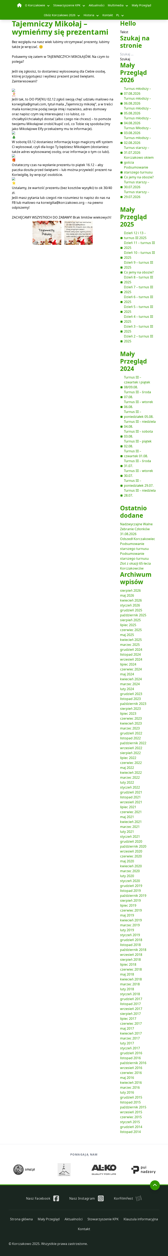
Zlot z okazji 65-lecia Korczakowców (135, 566)
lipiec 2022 (128, 758)
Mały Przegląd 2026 (133, 72)
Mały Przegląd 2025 (133, 216)
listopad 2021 (130, 797)
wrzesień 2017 (131, 1008)
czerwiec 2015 (131, 1117)
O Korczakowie (35, 5)
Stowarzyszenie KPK (67, 5)
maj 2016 (127, 1077)
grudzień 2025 (131, 610)
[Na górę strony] (155, 1185)
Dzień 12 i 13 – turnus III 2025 (135, 235)
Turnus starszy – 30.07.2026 (136, 184)
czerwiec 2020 (131, 856)
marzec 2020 (130, 871)
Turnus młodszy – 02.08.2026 (137, 140)
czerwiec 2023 (131, 718)
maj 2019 (127, 915)
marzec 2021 (130, 826)
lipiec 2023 (128, 713)
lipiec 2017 (128, 1018)
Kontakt (107, 15)
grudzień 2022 (131, 733)
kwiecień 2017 (131, 1033)
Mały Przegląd (141, 5)
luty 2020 (127, 876)
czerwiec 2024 (131, 669)
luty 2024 (127, 689)
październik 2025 (133, 615)
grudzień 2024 (131, 649)
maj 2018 (127, 974)
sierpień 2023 (130, 708)
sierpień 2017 (130, 1013)
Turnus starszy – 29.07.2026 (136, 194)
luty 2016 (127, 1092)
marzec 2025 (130, 644)
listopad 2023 (130, 698)
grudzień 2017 (131, 999)
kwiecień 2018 (131, 979)
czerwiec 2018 (131, 969)
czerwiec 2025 (131, 630)
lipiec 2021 (128, 807)
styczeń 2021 (130, 836)
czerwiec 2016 (131, 1072)
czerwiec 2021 (131, 812)
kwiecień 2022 (131, 772)
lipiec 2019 (128, 905)
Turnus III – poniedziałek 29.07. (138, 483)
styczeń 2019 (130, 935)
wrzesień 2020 (131, 851)
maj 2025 (127, 635)
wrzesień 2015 (131, 1112)
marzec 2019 (130, 925)
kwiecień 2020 (131, 866)
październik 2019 (133, 895)
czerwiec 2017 (131, 1023)
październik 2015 (133, 1107)
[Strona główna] (19, 5)
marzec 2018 (130, 984)
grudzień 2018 (131, 940)
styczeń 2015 (130, 1122)
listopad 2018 (130, 945)
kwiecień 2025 (131, 639)
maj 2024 (127, 674)
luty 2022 (127, 782)
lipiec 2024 (128, 664)
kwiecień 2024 (131, 679)
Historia (89, 15)
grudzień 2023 (131, 694)
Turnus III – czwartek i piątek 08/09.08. (137, 382)
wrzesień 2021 (131, 802)
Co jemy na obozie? (139, 177)
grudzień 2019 (131, 885)
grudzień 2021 (131, 792)
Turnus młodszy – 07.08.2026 (137, 91)
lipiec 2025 (128, 625)
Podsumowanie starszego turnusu (138, 169)
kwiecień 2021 (131, 821)
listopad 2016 (130, 1058)
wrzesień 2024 (131, 659)
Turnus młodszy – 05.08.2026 (137, 110)
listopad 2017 (130, 1004)
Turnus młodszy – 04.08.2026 (137, 120)
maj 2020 (127, 861)
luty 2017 (127, 1043)
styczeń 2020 (130, 881)
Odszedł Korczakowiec (137, 539)
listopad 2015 (130, 1102)
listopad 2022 (130, 738)
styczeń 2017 (130, 1048)
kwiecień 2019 (131, 920)
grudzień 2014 (131, 1127)
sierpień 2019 (130, 900)
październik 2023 (133, 703)
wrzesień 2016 (131, 1068)
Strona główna (21, 1219)
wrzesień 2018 (131, 954)
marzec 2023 (130, 728)
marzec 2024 (130, 684)
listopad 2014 (130, 1131)
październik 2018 (133, 949)
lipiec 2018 (128, 964)
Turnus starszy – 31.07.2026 (136, 150)
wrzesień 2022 (131, 748)
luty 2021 (127, 831)
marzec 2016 (130, 1087)
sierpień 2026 (130, 590)
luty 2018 (127, 989)
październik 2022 (133, 743)
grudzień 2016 (131, 1053)
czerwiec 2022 (131, 762)
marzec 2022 (130, 777)
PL (117, 15)
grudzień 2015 (131, 1097)
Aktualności (96, 5)
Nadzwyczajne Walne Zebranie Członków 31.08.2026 (136, 529)
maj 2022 (127, 767)
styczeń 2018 (130, 994)
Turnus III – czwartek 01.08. (136, 453)
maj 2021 (127, 817)
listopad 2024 (130, 654)
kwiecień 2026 (131, 600)
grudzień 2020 (131, 841)
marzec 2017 (130, 1038)
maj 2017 (127, 1028)
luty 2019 (127, 930)
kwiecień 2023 (131, 723)
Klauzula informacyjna (141, 1219)
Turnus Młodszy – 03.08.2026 (137, 130)
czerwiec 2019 (131, 910)
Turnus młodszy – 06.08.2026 (137, 101)
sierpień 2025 (130, 620)
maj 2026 (127, 595)
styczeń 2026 (130, 605)
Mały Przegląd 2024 (133, 361)
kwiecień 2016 (131, 1082)
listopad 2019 (130, 890)
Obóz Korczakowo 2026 (59, 15)
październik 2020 (133, 846)
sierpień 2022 (130, 753)
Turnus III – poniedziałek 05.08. (138, 414)
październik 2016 (133, 1063)
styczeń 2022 (130, 787)
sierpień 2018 (130, 959)
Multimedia (116, 5)
